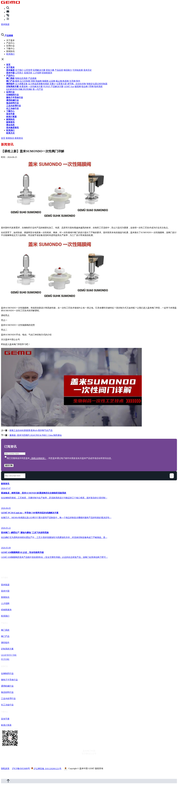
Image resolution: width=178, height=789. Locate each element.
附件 (78, 81)
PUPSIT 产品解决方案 (53, 86)
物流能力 (68, 70)
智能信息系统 (21, 78)
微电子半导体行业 (14, 97)
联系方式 (10, 133)
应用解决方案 (39, 70)
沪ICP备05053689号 (21, 768)
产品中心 (10, 75)
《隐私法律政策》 (38, 458)
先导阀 (72, 81)
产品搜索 (32, 78)
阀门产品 (10, 81)
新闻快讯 (10, 119)
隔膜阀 (45, 81)
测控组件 (10, 84)
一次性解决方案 (35, 86)
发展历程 (28, 73)
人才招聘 (37, 73)
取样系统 (98, 86)
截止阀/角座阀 (62, 81)
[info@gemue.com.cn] (7, 12)
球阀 (33, 81)
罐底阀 (78, 86)
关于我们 (19, 70)
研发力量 (50, 70)
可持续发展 (77, 70)
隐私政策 (5, 768)
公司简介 (19, 73)
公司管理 (28, 70)
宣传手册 (10, 114)
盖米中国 (10, 73)
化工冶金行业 (12, 108)
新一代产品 (38, 89)
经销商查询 (47, 73)
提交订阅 (9, 465)
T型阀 (91, 86)
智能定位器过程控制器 (97, 84)
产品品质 (59, 70)
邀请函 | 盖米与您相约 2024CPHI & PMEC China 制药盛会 (35, 435)
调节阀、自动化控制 (76, 84)
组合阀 (84, 86)
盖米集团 (5, 24)
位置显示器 (61, 84)
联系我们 (10, 54)
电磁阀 (38, 81)
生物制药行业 (12, 95)
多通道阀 (23, 86)
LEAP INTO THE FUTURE (19, 89)
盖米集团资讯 (12, 127)
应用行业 (10, 92)
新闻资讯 (10, 122)
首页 (8, 64)
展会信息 (10, 125)
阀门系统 (10, 78)
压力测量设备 (21, 84)
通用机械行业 (12, 100)
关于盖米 (10, 67)
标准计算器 (11, 116)
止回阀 (52, 81)
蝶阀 (17, 81)
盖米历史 (87, 70)
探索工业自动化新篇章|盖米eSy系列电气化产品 (31, 430)
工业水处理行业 (13, 106)
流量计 (53, 84)
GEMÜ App (69, 86)
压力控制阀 (25, 81)
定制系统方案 (12, 86)
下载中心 (10, 111)
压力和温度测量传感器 (38, 84)
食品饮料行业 (12, 103)
